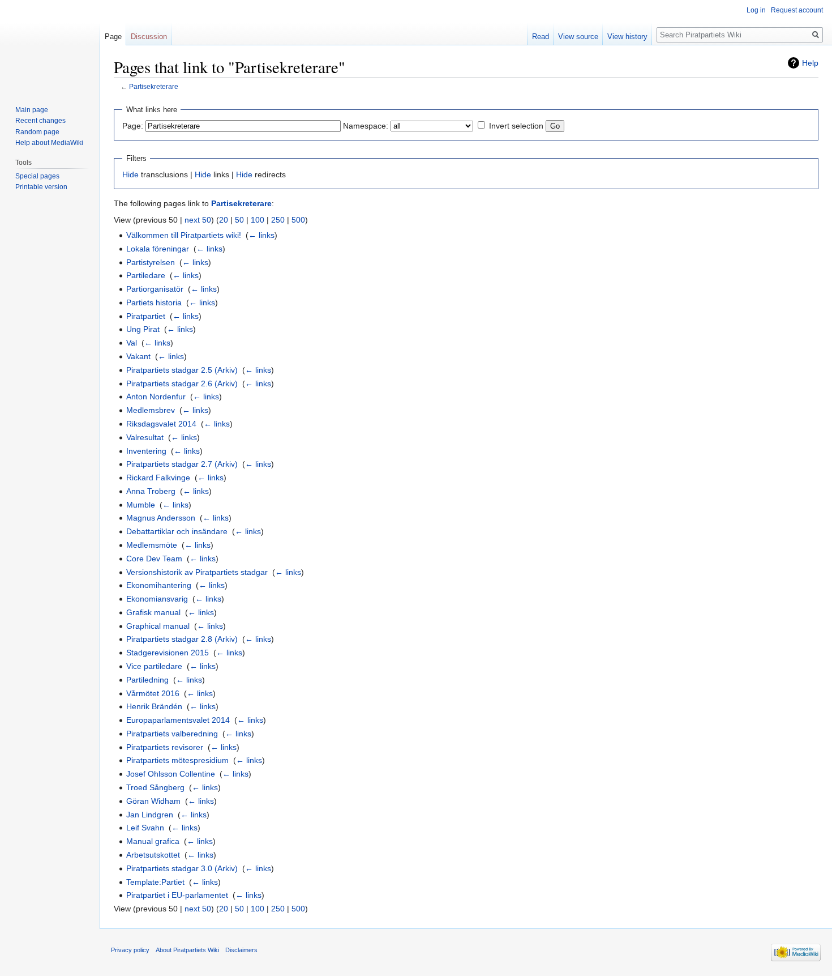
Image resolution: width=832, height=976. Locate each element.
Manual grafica (152, 841)
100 (257, 219)
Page (113, 36)
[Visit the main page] (50, 45)
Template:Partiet (155, 882)
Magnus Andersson (160, 517)
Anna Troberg (150, 491)
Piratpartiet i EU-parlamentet (177, 895)
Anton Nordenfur (156, 396)
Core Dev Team (154, 558)
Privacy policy (130, 950)
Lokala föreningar (157, 248)
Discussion (149, 36)
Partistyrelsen (150, 262)
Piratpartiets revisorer (164, 747)
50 (239, 219)
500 (298, 219)
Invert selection (516, 125)
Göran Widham (153, 800)
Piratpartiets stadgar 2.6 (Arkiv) (182, 383)
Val (131, 342)
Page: (132, 125)
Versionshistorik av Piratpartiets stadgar (197, 572)
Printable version (41, 187)
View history (627, 36)
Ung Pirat (143, 329)
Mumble (140, 504)
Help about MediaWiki (49, 143)
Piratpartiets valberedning (172, 733)
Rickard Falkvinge (158, 477)
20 (223, 219)
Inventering (146, 450)
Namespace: (365, 125)
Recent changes (40, 121)
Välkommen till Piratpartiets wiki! (183, 235)
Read (540, 36)
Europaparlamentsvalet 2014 (178, 719)
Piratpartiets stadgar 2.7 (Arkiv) (182, 463)
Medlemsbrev (150, 410)
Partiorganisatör (154, 288)
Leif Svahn (145, 827)
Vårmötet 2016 (152, 693)
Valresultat (145, 437)
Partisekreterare (153, 86)
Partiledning (147, 679)
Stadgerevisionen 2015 (167, 652)
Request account (797, 10)
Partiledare (145, 275)
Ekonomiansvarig (157, 598)
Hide (130, 174)
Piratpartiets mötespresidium (177, 760)
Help (810, 62)
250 (278, 219)
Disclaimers (241, 950)
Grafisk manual (153, 612)
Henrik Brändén (154, 706)
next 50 (198, 219)
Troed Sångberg (155, 787)
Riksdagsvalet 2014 (161, 423)
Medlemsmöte (151, 544)
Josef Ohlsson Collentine (170, 773)
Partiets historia (154, 302)
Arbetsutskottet (153, 854)
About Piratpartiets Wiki (187, 950)
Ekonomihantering (158, 585)
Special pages (37, 176)
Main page (31, 110)
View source (578, 36)
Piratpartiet (145, 316)
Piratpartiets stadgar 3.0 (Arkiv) (182, 868)
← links (261, 235)
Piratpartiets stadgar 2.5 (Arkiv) (182, 369)
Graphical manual (158, 625)
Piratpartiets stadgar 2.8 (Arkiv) (182, 638)
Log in (756, 10)
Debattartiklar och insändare (177, 531)
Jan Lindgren (149, 814)
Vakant (138, 356)
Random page (37, 132)
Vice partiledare (154, 666)
